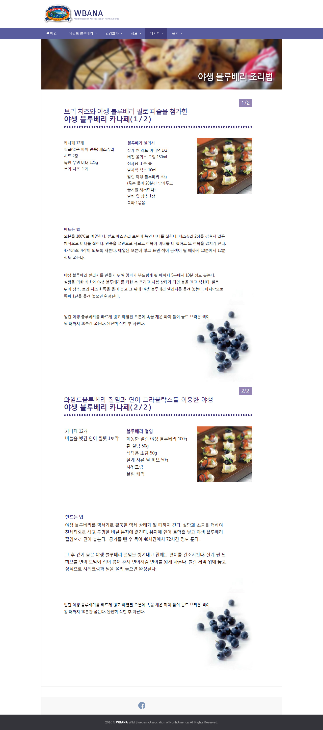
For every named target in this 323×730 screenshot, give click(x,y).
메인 (53, 33)
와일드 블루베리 (81, 33)
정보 (134, 33)
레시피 (155, 33)
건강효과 (112, 33)
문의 (175, 33)
